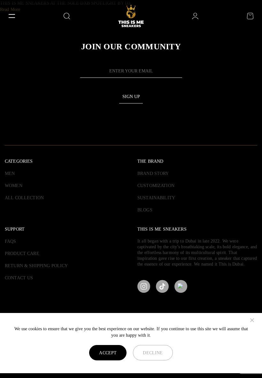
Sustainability (156, 197)
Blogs (144, 210)
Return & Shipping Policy (36, 265)
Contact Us (19, 277)
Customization (155, 185)
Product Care (22, 253)
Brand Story (153, 173)
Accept (108, 352)
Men (10, 173)
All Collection (24, 197)
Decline (153, 352)
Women (13, 185)
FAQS (10, 241)
